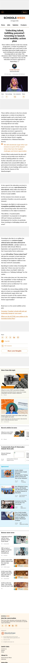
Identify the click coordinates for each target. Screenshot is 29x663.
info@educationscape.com (8, 641)
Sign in (25, 12)
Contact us (4, 649)
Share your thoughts (14, 351)
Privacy (3, 650)
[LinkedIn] (12, 625)
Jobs (8, 25)
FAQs (2, 652)
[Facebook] (6, 625)
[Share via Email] (18, 337)
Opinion (15, 25)
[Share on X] (10, 337)
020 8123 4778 (6, 639)
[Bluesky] (9, 625)
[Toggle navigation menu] (2, 12)
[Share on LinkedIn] (14, 337)
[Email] (16, 625)
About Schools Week (6, 657)
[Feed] (2, 625)
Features (24, 25)
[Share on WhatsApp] (2, 337)
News (3, 25)
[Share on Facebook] (6, 337)
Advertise (3, 659)
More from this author (14, 71)
